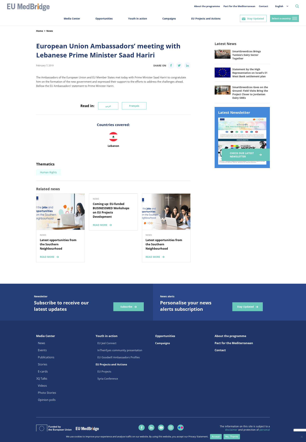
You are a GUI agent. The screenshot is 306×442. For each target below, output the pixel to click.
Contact (263, 6)
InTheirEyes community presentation (119, 350)
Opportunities (104, 18)
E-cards (43, 371)
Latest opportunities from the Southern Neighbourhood (58, 244)
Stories (42, 364)
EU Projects (104, 371)
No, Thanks (231, 436)
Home (39, 30)
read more (47, 256)
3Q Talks (41, 378)
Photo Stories (47, 393)
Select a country (281, 18)
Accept (216, 436)
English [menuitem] (279, 6)
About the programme (207, 6)
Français (134, 105)
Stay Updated (255, 18)
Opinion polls (47, 400)
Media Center (72, 18)
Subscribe (126, 306)
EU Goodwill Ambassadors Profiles (118, 357)
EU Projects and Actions (205, 18)
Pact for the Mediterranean (239, 6)
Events (42, 350)
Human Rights (48, 172)
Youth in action (137, 18)
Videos (42, 386)
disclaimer (231, 429)
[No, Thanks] (301, 436)
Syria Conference (107, 378)
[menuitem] (280, 6)
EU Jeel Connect (106, 343)
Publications (46, 357)
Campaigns (169, 18)
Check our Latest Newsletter (242, 154)
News (49, 30)
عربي (108, 105)
